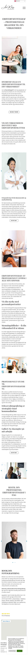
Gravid (3, 650)
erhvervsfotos (5, 438)
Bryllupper (3, 646)
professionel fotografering (8, 580)
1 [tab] (12, 562)
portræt (4, 597)
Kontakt (14, 220)
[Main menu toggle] (24, 7)
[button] (1, 55)
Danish (18, 1)
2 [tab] (14, 562)
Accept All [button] (20, 650)
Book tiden (14, 112)
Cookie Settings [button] (12, 650)
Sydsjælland (5, 602)
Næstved (10, 602)
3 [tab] (15, 562)
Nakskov (12, 600)
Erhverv (3, 648)
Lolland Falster (16, 598)
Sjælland (21, 602)
